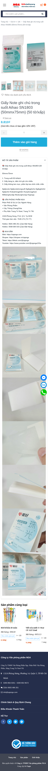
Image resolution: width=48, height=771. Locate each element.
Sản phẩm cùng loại (14, 604)
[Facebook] (44, 377)
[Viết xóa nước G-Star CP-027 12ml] (36, 615)
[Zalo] (44, 385)
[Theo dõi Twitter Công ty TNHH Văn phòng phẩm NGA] (9, 721)
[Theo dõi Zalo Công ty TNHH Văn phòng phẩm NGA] (15, 721)
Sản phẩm (24, 757)
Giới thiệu (36, 757)
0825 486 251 (13, 688)
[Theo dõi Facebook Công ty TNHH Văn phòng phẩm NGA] (3, 721)
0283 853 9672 (23, 683)
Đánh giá (7, 118)
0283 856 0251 (9, 683)
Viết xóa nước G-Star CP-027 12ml (35, 629)
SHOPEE (24, 150)
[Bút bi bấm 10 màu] (11, 615)
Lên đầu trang (24, 766)
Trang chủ (12, 757)
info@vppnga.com (10, 692)
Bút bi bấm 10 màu (9, 628)
